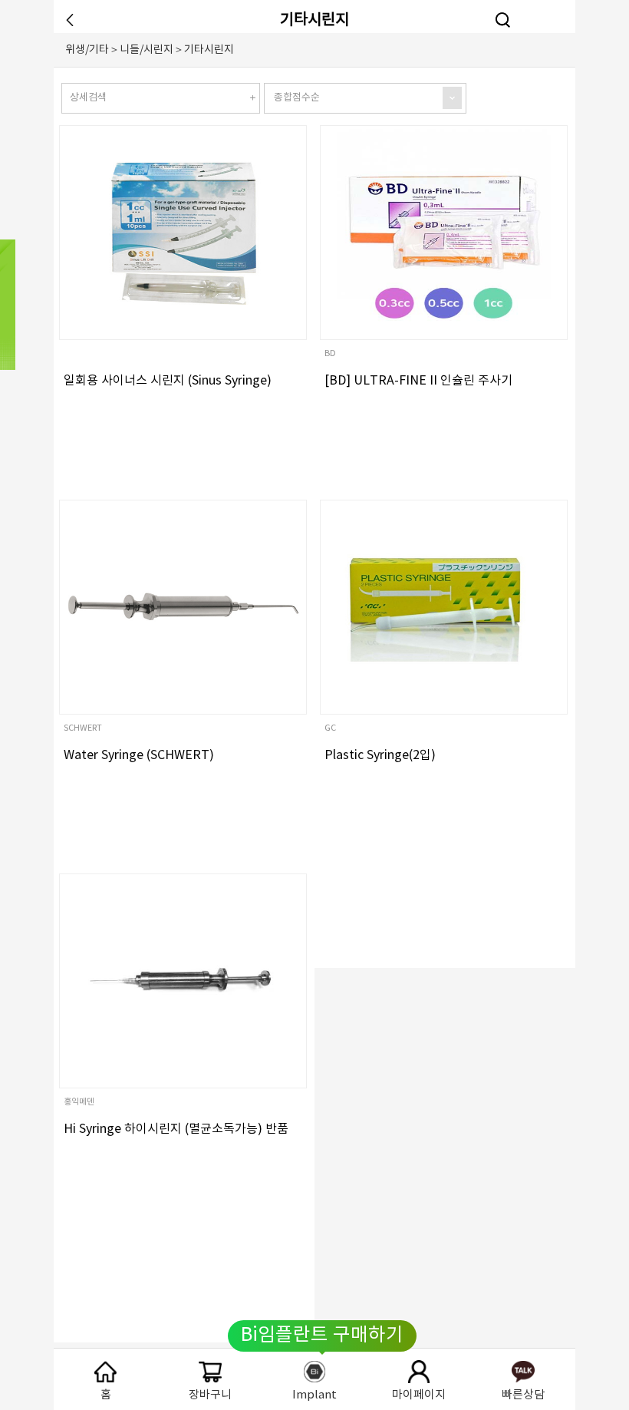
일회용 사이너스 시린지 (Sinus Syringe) (168, 381)
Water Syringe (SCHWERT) (139, 755)
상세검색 (88, 98)
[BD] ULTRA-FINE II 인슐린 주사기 (418, 381)
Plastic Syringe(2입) (380, 755)
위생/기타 (87, 50)
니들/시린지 (146, 50)
